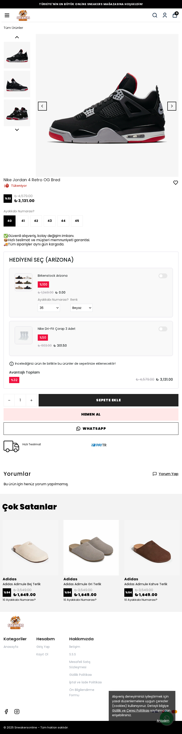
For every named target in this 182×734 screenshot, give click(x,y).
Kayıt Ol (42, 654)
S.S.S (72, 654)
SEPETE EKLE (108, 400)
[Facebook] (6, 711)
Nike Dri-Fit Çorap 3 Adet (56, 328)
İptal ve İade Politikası (85, 682)
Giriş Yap (43, 646)
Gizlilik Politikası (80, 674)
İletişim (74, 646)
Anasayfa (11, 646)
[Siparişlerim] (165, 15)
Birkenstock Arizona (52, 275)
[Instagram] (17, 711)
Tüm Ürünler (13, 27)
